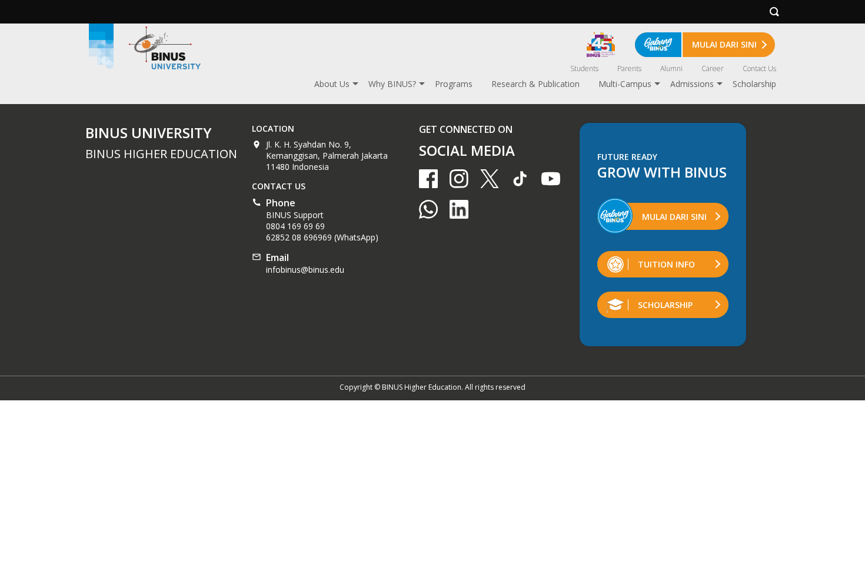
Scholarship (754, 83)
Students (584, 68)
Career (712, 68)
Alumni (671, 68)
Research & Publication (535, 83)
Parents (629, 68)
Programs (454, 83)
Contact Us (759, 68)
